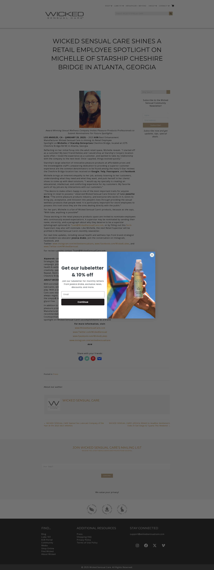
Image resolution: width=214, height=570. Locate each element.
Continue (83, 302)
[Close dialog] (152, 255)
